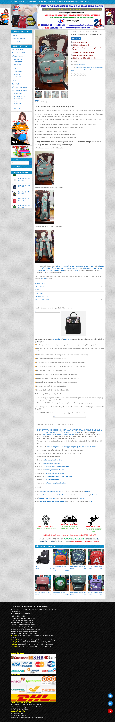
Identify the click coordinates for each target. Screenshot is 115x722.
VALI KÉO (15, 81)
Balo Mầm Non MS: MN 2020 (78, 566)
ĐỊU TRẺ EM (17, 108)
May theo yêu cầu (31, 2)
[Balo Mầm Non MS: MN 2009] (43, 583)
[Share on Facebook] (72, 74)
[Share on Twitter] (75, 74)
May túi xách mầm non (18, 38)
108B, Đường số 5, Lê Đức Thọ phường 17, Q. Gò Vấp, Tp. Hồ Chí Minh (71, 447)
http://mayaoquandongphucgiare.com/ (58, 476)
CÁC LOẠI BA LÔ (17, 56)
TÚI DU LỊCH (16, 84)
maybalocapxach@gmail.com (52, 463)
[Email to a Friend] (78, 74)
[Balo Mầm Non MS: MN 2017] (61, 583)
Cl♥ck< (87, 491)
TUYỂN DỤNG (79, 2)
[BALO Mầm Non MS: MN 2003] (61, 557)
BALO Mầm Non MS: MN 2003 (59, 567)
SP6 (36, 566)
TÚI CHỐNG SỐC (18, 98)
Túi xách (57, 435)
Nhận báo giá (76, 38)
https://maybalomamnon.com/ (54, 473)
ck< (95, 495)
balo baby (88, 69)
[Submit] (30, 163)
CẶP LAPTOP (17, 74)
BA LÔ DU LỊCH (18, 64)
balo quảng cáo (58, 339)
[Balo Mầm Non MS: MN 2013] (78, 583)
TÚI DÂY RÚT (17, 106)
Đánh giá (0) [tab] (43, 102)
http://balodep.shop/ (52, 480)
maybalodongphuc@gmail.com (53, 460)
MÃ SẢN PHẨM (70, 2)
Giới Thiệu (22, 2)
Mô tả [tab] (36, 102)
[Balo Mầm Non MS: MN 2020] (78, 557)
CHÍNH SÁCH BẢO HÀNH (58, 2)
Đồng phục (69, 435)
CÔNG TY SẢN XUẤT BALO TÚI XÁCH (61, 432)
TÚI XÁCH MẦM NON (18, 53)
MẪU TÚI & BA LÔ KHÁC (19, 90)
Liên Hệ (86, 2)
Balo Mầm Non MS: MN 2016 (96, 566)
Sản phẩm (82, 31)
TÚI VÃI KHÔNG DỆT (19, 96)
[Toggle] (102, 283)
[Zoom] (37, 87)
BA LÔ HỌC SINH (18, 62)
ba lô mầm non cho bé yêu (82, 67)
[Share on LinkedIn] (84, 74)
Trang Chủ (14, 2)
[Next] (65, 60)
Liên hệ (49, 568)
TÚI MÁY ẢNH (17, 103)
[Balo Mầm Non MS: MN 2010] (96, 583)
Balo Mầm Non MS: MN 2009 (42, 592)
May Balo (47, 435)
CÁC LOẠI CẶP (17, 68)
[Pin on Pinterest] (81, 74)
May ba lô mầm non (18, 42)
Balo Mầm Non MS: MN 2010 (96, 592)
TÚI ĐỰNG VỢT (18, 101)
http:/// (56, 466)
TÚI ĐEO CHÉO (18, 93)
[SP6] (43, 557)
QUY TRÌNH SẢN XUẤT (44, 2)
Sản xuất (75, 270)
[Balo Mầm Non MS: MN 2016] (96, 557)
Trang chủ (74, 31)
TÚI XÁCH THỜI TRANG (19, 87)
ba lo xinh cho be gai (80, 69)
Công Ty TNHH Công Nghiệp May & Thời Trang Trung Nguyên (69, 430)
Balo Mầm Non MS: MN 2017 (60, 592)
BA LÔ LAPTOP (18, 59)
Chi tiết (37, 568)
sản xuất (43, 278)
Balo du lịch (68, 339)
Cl (92, 495)
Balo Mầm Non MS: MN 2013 (78, 592)
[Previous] (37, 60)
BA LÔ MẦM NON (17, 49)
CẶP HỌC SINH (18, 76)
